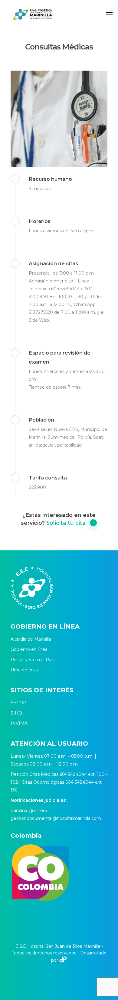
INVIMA (19, 723)
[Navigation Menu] (109, 14)
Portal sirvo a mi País (32, 659)
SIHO (16, 713)
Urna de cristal (26, 670)
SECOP (18, 702)
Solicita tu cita (66, 523)
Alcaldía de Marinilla (31, 639)
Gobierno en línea (29, 649)
